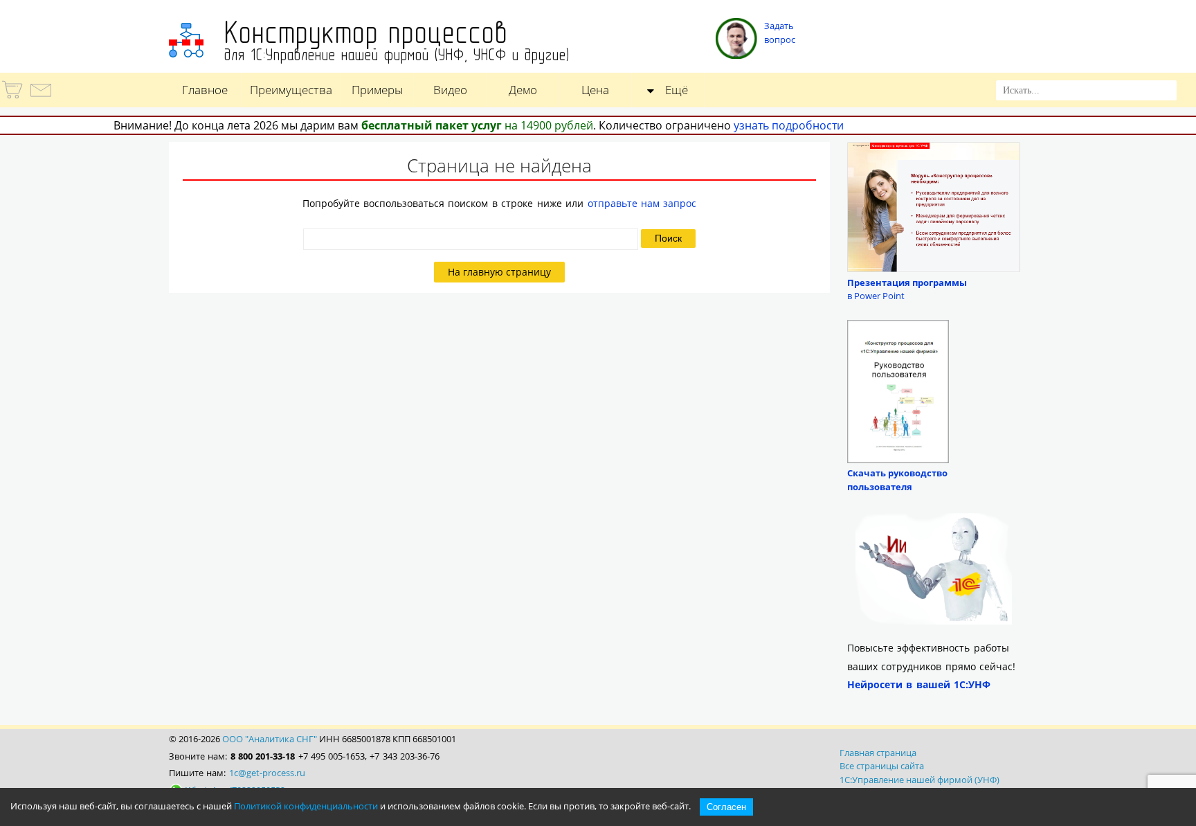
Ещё (676, 90)
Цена (595, 90)
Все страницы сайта (882, 766)
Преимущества (291, 90)
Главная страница (878, 752)
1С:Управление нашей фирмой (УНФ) (919, 779)
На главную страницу (499, 272)
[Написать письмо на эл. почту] (39, 98)
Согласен (726, 807)
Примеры (377, 90)
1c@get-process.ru (267, 772)
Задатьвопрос (779, 32)
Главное (205, 90)
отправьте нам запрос (642, 203)
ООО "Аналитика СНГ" (269, 739)
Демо (523, 90)
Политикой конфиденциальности (306, 806)
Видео (450, 90)
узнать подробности (789, 125)
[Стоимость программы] (13, 98)
